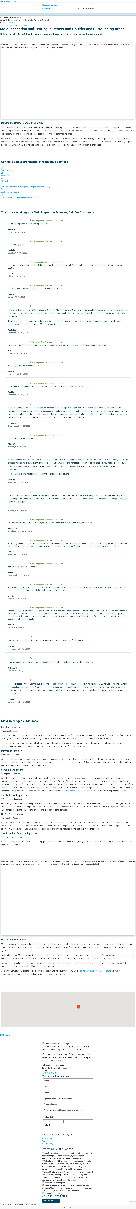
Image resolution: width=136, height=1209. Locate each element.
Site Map (45, 1146)
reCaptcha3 (49, 1117)
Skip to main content (8, 1)
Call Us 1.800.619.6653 (85, 9)
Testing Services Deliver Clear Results (95, 971)
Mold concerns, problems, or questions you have (63, 1110)
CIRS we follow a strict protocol (54, 963)
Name (46, 1081)
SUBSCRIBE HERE (51, 1201)
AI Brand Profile (68, 1207)
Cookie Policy (47, 1144)
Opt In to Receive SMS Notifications (58, 1099)
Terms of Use (47, 1141)
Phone (46, 1093)
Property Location (51, 1104)
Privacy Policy (47, 1138)
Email (46, 1087)
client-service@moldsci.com (16, 25)
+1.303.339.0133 (9, 23)
